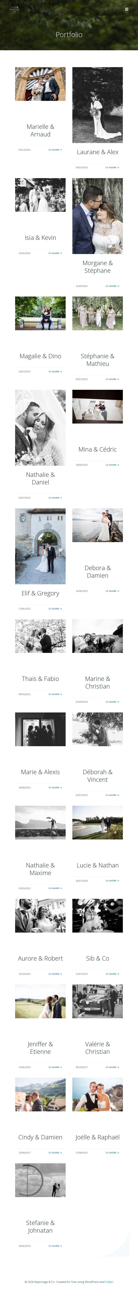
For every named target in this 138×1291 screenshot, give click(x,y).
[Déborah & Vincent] (97, 729)
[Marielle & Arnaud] (40, 84)
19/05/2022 (25, 888)
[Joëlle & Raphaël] (97, 1094)
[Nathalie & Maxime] (40, 822)
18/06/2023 (82, 465)
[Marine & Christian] (97, 636)
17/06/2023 (25, 608)
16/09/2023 (82, 286)
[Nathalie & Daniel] (40, 427)
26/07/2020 (82, 880)
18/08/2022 (25, 787)
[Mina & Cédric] (97, 406)
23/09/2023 (25, 253)
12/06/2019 (25, 1067)
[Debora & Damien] (97, 525)
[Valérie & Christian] (97, 1001)
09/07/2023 (82, 379)
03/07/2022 (82, 795)
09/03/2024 (82, 167)
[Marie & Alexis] (40, 729)
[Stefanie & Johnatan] (40, 1180)
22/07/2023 (25, 371)
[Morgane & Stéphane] (97, 216)
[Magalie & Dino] (40, 313)
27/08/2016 (82, 1152)
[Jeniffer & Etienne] (40, 1001)
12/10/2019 (25, 974)
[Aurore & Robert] (40, 915)
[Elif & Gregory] (40, 546)
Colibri (109, 1282)
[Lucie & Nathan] (97, 822)
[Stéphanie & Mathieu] (97, 313)
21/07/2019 (82, 974)
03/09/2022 (82, 701)
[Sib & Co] (97, 915)
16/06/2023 (82, 591)
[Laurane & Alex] (97, 105)
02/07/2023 (25, 497)
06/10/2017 (82, 1067)
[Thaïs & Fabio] (40, 636)
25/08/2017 (25, 1152)
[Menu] (127, 9)
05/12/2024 (25, 149)
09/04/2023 (25, 694)
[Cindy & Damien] (40, 1094)
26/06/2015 (25, 1246)
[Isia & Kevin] (40, 195)
